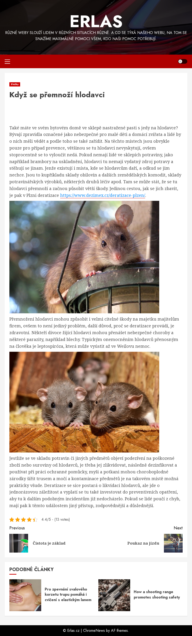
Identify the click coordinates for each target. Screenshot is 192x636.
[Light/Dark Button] (182, 61)
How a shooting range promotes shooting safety (157, 594)
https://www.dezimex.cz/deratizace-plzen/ (102, 195)
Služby (15, 84)
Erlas (96, 21)
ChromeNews (94, 630)
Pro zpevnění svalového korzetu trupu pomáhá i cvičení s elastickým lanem (68, 594)
